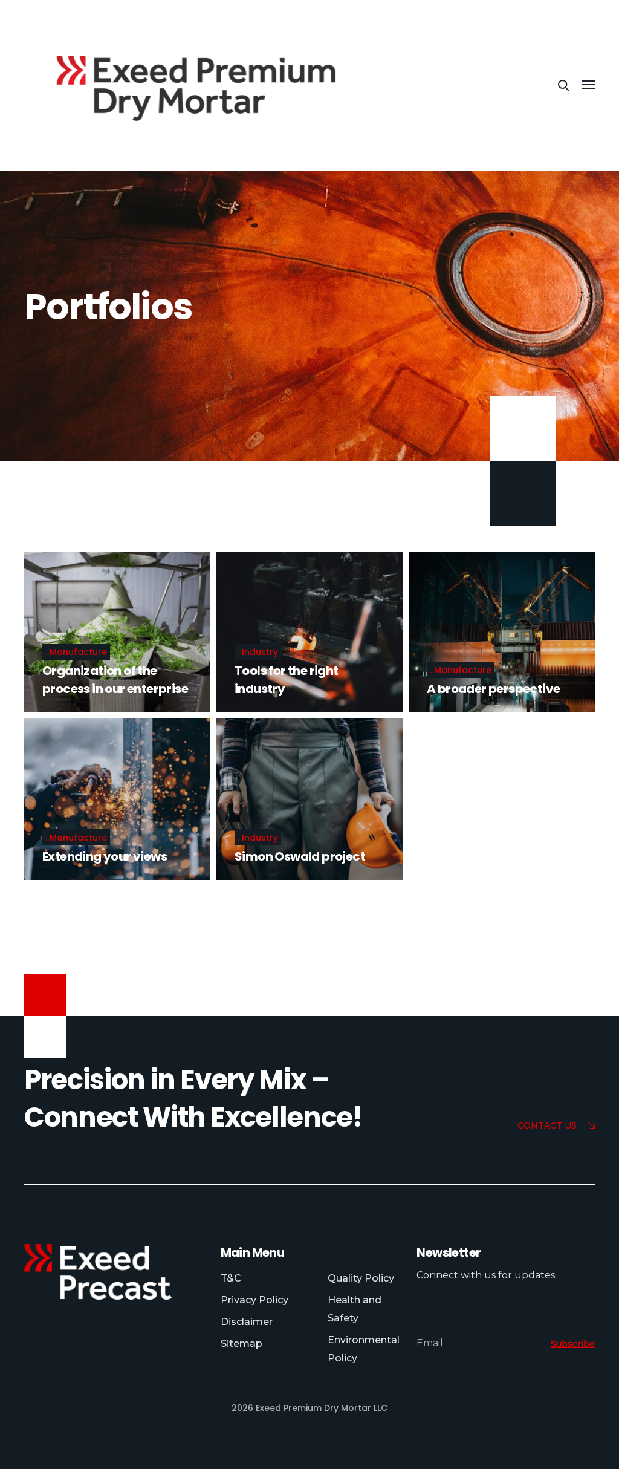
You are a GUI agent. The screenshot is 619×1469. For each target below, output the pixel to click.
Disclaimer (247, 1321)
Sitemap (241, 1343)
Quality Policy (361, 1278)
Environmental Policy (364, 1349)
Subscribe (573, 1343)
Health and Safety (354, 1309)
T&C (231, 1278)
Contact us (547, 1125)
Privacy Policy (254, 1300)
